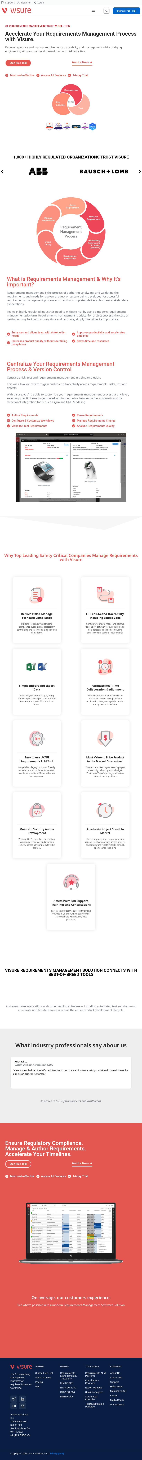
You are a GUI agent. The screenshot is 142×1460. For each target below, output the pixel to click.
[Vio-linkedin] (22, 1399)
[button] (2, 171)
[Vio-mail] (22, 1405)
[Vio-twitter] (13, 1399)
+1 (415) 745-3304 (20, 1435)
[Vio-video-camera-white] (13, 1405)
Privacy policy (57, 1453)
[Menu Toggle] (93, 10)
